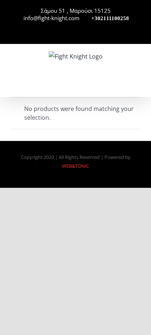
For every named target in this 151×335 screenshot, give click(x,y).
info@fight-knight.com (51, 18)
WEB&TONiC (75, 166)
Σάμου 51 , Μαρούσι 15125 (76, 10)
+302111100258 (109, 18)
